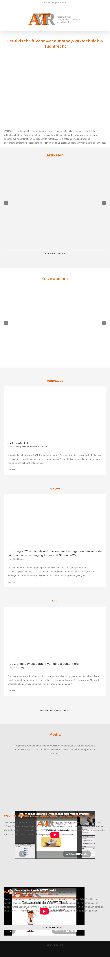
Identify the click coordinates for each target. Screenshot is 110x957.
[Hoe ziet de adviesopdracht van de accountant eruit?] (55, 632)
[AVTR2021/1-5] (55, 411)
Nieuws (21, 559)
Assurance (34, 447)
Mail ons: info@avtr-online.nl (55, 3)
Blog (22, 668)
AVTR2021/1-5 (18, 442)
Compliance (42, 447)
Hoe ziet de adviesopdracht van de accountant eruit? (45, 663)
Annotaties (25, 447)
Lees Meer (11, 470)
